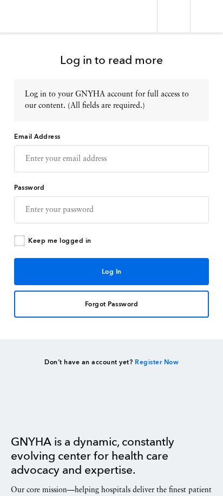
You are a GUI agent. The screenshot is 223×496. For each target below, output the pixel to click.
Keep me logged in (59, 241)
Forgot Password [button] (112, 304)
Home (38, 410)
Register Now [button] (157, 362)
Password (29, 188)
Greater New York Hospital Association (40, 16)
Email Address (37, 137)
